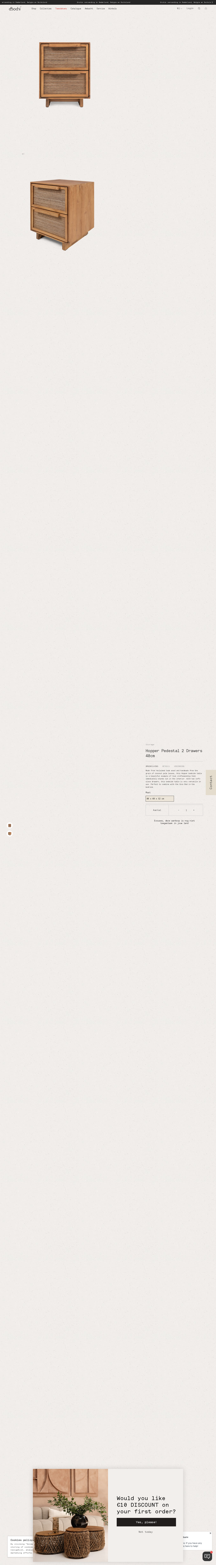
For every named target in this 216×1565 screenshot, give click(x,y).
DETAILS (166, 766)
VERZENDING (179, 766)
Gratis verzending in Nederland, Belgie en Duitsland (74, 2)
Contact (211, 782)
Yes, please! (146, 1522)
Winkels (112, 8)
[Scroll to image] (10, 825)
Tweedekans (61, 8)
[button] (206, 8)
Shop (33, 8)
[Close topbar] (212, 2)
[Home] (20, 8)
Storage (150, 744)
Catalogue (76, 8)
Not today (146, 1531)
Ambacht (89, 8)
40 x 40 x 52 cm (155, 798)
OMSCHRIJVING (152, 766)
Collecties (45, 8)
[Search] (199, 8)
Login (190, 8)
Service (101, 8)
